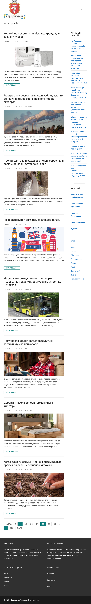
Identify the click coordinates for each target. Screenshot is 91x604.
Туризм (28, 289)
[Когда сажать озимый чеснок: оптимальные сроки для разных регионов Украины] (34, 485)
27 (37, 524)
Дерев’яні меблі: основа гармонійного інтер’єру (28, 404)
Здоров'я (75, 263)
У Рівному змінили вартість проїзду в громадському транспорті (79, 157)
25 (26, 524)
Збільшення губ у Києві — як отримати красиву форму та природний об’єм (79, 92)
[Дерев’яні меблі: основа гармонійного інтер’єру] (34, 426)
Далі (19, 528)
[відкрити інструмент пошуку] (82, 10)
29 (49, 524)
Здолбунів (8, 578)
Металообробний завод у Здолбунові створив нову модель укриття (78, 171)
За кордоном (76, 259)
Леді (26, 168)
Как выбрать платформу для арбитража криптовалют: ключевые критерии (77, 62)
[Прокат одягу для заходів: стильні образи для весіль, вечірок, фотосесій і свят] (34, 183)
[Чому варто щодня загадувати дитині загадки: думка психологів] (34, 364)
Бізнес (73, 251)
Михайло (8, 41)
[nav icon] (86, 10)
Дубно (6, 585)
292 (12, 528)
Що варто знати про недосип (78, 147)
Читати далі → (12, 85)
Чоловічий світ (77, 279)
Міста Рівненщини (13, 568)
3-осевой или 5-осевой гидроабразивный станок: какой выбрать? (79, 136)
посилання (61, 552)
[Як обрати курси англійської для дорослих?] (34, 239)
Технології (29, 106)
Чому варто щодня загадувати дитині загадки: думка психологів (28, 342)
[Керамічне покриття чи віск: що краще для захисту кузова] (34, 56)
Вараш (6, 581)
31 (60, 524)
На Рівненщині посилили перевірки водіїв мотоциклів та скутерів (78, 46)
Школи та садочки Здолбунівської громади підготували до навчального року (79, 122)
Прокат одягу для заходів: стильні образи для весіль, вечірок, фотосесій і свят (34, 162)
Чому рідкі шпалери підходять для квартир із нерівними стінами (79, 78)
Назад (8, 524)
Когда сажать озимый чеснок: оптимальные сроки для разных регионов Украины (32, 463)
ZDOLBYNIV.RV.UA (77, 552)
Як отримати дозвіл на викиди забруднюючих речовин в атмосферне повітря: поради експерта (33, 99)
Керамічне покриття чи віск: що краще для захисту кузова (32, 35)
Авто (27, 41)
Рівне (6, 574)
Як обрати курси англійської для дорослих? (32, 219)
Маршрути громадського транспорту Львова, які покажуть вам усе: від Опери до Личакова (32, 281)
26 (31, 524)
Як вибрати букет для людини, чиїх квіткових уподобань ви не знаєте (78, 107)
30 (55, 524)
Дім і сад (28, 410)
